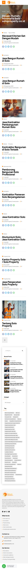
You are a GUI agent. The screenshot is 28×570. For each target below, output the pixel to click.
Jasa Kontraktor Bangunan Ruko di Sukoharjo (13, 441)
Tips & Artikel (11, 32)
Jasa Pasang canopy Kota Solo (10, 443)
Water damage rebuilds (8, 557)
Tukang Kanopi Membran (9, 478)
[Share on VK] (11, 47)
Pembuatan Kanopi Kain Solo (10, 472)
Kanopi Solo (14, 462)
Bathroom (18, 412)
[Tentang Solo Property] (14, 309)
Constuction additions (8, 555)
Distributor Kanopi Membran (10, 419)
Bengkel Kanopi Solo (8, 414)
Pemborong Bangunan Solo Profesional (10, 172)
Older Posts (4, 340)
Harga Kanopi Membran (9, 427)
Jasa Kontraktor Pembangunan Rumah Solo (11, 124)
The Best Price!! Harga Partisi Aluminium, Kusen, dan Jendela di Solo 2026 (16, 364)
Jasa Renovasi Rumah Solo (10, 449)
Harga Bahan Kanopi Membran (15, 421)
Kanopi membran (17, 460)
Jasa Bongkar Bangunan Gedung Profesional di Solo (17, 377)
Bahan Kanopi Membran (9, 412)
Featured (19, 419)
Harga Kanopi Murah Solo (9, 429)
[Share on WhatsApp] (14, 47)
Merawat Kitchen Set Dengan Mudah (13, 37)
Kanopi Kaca (15, 458)
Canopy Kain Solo (8, 417)
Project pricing (6, 522)
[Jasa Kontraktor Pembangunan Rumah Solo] (14, 108)
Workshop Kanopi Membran (10, 480)
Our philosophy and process (9, 529)
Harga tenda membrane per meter (11, 435)
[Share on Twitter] (6, 47)
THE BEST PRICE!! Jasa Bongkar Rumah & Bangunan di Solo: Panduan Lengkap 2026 (17, 392)
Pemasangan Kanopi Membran (11, 468)
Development (15, 417)
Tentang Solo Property (9, 324)
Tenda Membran (19, 474)
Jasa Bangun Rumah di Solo (13, 59)
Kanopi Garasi (14, 456)
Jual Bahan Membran (9, 452)
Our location (6, 520)
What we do (5, 525)
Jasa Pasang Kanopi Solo (9, 447)
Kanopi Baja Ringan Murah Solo (11, 454)
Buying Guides (16, 414)
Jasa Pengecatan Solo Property (11, 283)
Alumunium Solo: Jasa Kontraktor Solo (13, 238)
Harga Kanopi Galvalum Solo (10, 425)
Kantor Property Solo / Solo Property (13, 261)
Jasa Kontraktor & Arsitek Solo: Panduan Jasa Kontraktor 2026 (16, 371)
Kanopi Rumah (7, 462)
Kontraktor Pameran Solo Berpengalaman (13, 196)
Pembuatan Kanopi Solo (9, 474)
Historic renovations (7, 552)
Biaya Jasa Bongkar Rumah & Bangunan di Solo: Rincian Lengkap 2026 (17, 385)
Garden (6, 421)
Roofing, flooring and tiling (9, 559)
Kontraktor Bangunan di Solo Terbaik (14, 148)
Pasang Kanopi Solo (8, 466)
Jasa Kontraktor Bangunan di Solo (11, 439)
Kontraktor (6, 55)
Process (10, 144)
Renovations (6, 550)
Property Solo (6, 256)
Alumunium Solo (7, 166)
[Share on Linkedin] (8, 47)
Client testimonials (7, 527)
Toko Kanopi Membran (9, 476)
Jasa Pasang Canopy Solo (9, 445)
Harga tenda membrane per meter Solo (12, 437)
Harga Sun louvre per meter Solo (11, 433)
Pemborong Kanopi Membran (10, 470)
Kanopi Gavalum (8, 458)
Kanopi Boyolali (7, 456)
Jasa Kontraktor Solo (13, 217)
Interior (5, 32)
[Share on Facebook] (3, 47)
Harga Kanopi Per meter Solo (10, 431)
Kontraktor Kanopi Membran (10, 464)
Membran (19, 464)
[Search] (22, 350)
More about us (6, 518)
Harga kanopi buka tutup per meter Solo (12, 423)
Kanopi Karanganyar (9, 460)
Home (3, 11)
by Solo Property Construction (11, 43)
